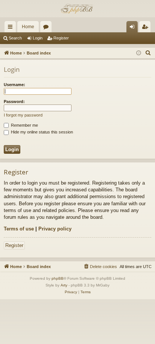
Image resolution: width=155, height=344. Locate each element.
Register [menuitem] (146, 28)
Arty (64, 285)
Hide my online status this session (41, 132)
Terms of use (19, 229)
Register (61, 38)
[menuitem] (148, 53)
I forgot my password (23, 115)
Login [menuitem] (133, 28)
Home (28, 26)
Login (38, 38)
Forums (47, 28)
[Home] (77, 8)
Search (15, 38)
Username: (14, 84)
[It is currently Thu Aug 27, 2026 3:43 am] (138, 53)
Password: (14, 101)
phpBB (58, 278)
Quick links (12, 28)
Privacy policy (54, 229)
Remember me (24, 125)
